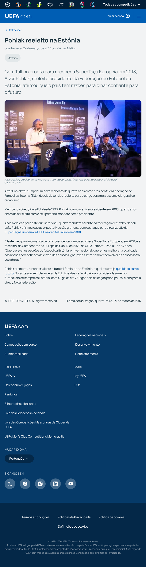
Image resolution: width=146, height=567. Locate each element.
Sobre (9, 335)
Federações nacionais (90, 335)
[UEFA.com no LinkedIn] (55, 488)
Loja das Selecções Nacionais (25, 413)
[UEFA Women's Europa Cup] (39, 4)
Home (18, 16)
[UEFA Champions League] (8, 4)
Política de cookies (111, 517)
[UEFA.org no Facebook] (25, 488)
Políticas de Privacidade (74, 517)
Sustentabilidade (16, 354)
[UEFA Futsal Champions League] (61, 4)
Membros (12, 58)
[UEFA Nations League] (71, 4)
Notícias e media (86, 354)
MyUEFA (80, 376)
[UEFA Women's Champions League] (50, 4)
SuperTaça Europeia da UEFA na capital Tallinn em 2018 (43, 232)
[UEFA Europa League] (18, 4)
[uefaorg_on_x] (10, 488)
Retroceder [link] (15, 30)
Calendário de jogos (18, 385)
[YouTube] (70, 488)
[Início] (16, 326)
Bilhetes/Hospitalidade (20, 404)
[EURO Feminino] (93, 4)
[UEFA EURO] (82, 4)
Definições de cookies (73, 526)
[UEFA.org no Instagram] (40, 488)
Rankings (11, 394)
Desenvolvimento (87, 344)
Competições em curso (20, 344)
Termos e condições (35, 517)
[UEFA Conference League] (29, 4)
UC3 (77, 385)
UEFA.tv (10, 376)
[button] (137, 16)
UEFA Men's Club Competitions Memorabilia (34, 436)
